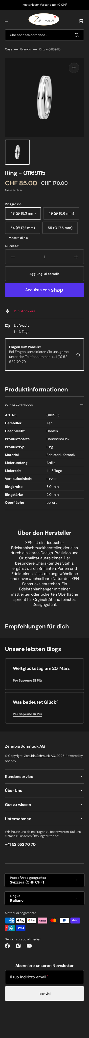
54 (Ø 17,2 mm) (25, 230)
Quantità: (12, 246)
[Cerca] (77, 35)
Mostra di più (18, 238)
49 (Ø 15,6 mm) (63, 215)
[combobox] (44, 34)
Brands (25, 49)
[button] (6, 20)
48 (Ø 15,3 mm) (25, 215)
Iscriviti (45, 994)
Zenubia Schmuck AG (39, 756)
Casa (8, 49)
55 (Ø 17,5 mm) (63, 230)
